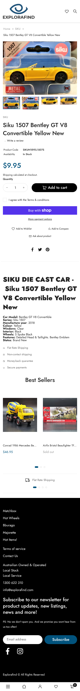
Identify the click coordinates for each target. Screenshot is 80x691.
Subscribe (60, 639)
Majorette (9, 532)
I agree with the (29, 200)
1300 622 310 (13, 583)
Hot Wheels (11, 518)
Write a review (15, 140)
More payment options (40, 219)
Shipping (8, 175)
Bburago (9, 525)
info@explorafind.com (18, 590)
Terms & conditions (38, 200)
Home (7, 29)
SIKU (18, 29)
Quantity (8, 179)
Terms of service (14, 549)
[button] (36, 467)
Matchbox (9, 511)
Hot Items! (10, 540)
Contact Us (10, 556)
